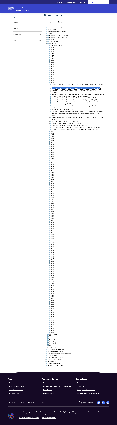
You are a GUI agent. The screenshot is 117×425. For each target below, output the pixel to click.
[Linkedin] (103, 402)
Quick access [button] (20, 36)
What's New (82, 2)
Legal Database (71, 2)
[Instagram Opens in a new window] (107, 402)
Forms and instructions (16, 386)
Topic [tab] (60, 22)
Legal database (18, 17)
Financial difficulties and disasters (88, 393)
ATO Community (59, 2)
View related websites (49, 418)
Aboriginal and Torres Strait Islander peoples (57, 386)
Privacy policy (32, 402)
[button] (45, 27)
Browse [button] (18, 29)
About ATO (11, 402)
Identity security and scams (86, 390)
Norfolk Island (47, 390)
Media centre (13, 383)
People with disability (50, 383)
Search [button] (18, 23)
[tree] (74, 197)
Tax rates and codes (16, 390)
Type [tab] (49, 22)
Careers (21, 402)
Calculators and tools (16, 393)
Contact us (80, 386)
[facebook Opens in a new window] (98, 402)
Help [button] (17, 42)
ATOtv (43, 402)
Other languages (48, 393)
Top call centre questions (85, 383)
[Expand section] (40, 22)
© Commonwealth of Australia (29, 418)
